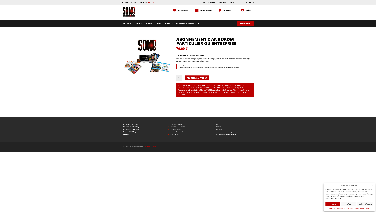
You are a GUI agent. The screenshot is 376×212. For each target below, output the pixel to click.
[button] (372, 185)
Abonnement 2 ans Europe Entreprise (212, 92)
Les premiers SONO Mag (131, 127)
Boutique (223, 2)
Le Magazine (127, 24)
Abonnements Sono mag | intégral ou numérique (232, 132)
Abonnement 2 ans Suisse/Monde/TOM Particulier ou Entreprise (205, 90)
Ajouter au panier (197, 78)
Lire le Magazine (140, 2)
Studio (158, 24)
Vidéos (248, 10)
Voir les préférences (365, 204)
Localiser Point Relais (176, 132)
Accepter (333, 204)
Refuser (349, 204)
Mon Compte (212, 2)
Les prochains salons (176, 124)
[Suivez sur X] (253, 2)
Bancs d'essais (206, 10)
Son (138, 24)
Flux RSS (126, 134)
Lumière (147, 24)
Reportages (183, 10)
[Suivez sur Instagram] (246, 2)
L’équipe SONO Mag (129, 132)
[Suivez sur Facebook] (242, 2)
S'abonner (245, 23)
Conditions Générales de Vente (226, 134)
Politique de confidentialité (336, 208)
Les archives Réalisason (130, 124)
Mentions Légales (365, 208)
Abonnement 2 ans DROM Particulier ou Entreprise (221, 87)
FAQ (204, 2)
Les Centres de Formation (178, 127)
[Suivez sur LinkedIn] (250, 2)
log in (233, 92)
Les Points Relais (175, 129)
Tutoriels (227, 10)
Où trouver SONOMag (184, 24)
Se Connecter (127, 2)
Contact (218, 127)
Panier (231, 2)
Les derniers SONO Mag (131, 129)
